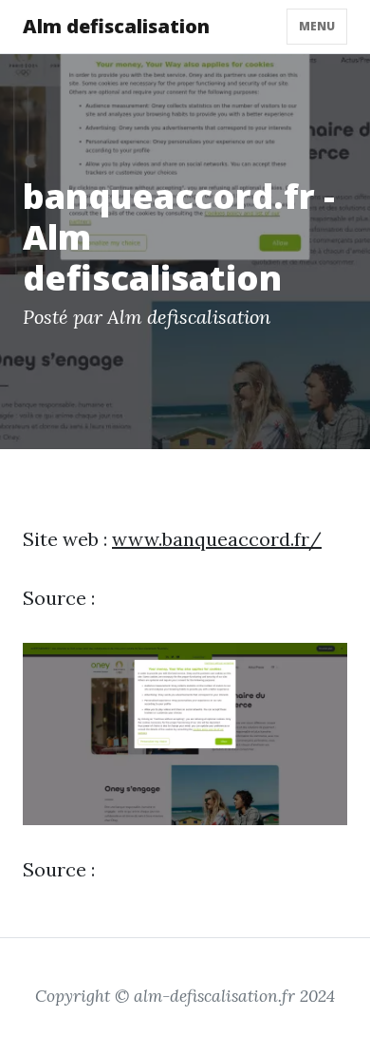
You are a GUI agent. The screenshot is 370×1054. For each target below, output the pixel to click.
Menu (317, 26)
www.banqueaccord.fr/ (217, 539)
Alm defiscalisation (116, 26)
